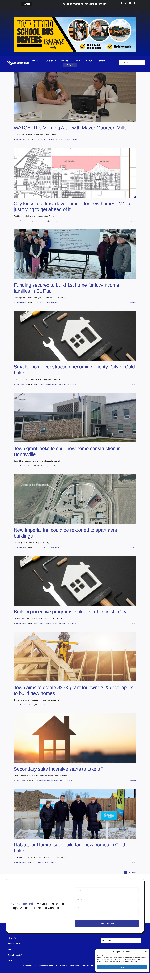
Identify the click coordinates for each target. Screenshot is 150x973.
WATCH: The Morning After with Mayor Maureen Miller (71, 127)
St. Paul (43, 139)
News (38, 139)
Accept (122, 967)
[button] (146, 952)
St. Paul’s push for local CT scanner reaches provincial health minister (60, 4)
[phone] (134, 3)
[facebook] (121, 3)
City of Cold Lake (44, 384)
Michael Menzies (21, 139)
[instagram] (126, 3)
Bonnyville (44, 466)
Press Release (20, 384)
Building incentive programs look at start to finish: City (70, 611)
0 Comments (75, 139)
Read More (133, 139)
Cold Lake (40, 221)
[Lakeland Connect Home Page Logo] (18, 60)
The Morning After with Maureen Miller (58, 139)
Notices (64, 384)
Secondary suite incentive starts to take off (58, 769)
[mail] (130, 3)
